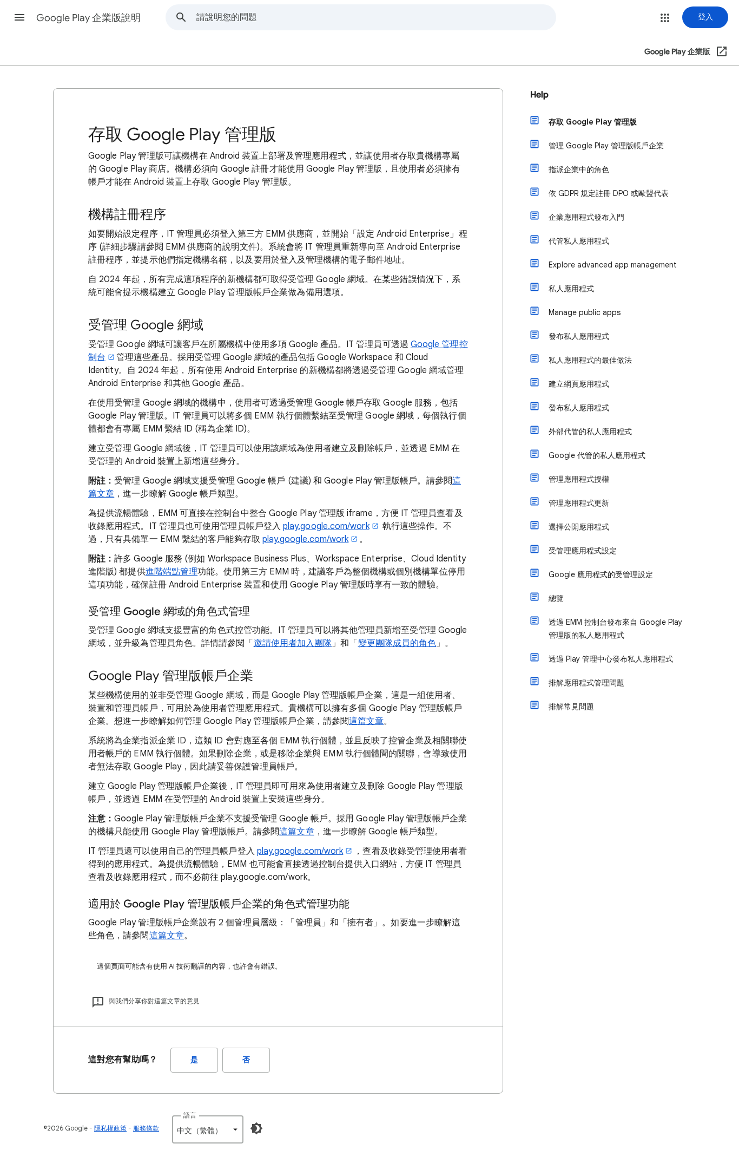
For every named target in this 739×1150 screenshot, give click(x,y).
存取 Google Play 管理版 (593, 122)
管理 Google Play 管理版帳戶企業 (606, 146)
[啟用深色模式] (256, 1128)
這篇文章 (366, 721)
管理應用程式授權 (579, 479)
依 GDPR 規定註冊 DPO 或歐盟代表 (609, 193)
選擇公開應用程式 (579, 527)
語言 (189, 1115)
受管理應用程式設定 (583, 551)
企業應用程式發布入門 (586, 217)
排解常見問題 (571, 706)
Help (539, 94)
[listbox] (207, 1129)
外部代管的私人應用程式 (590, 431)
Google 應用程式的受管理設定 (601, 574)
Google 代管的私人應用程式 (597, 455)
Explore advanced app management (613, 265)
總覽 (556, 598)
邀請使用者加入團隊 (293, 643)
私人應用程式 (571, 288)
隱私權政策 (110, 1128)
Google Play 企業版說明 (88, 18)
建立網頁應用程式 (579, 384)
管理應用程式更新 (579, 503)
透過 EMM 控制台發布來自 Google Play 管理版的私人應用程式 (615, 628)
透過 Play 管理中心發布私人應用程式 (611, 659)
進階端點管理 (171, 571)
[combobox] (376, 17)
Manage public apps (585, 312)
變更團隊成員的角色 (397, 643)
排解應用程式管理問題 (586, 683)
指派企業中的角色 (579, 169)
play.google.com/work (326, 526)
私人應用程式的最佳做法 (590, 360)
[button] (19, 17)
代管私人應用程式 (579, 241)
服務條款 (146, 1128)
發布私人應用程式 (579, 336)
